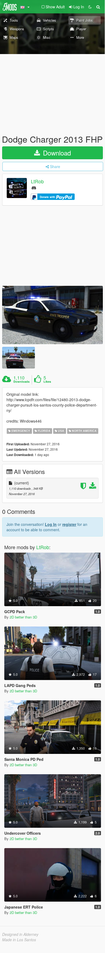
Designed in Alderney (20, 934)
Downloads (21, 381)
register (69, 524)
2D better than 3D (23, 617)
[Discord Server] (34, 187)
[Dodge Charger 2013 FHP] (52, 315)
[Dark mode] (90, 6)
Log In (51, 524)
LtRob (37, 181)
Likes (47, 381)
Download (56, 152)
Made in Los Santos (19, 939)
